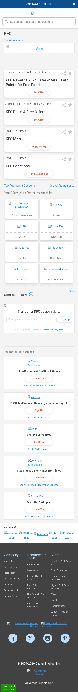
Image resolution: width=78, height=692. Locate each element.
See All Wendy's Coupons (39, 417)
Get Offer (39, 92)
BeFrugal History (12, 578)
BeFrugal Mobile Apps (35, 578)
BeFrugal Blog (10, 567)
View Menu (39, 146)
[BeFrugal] (39, 12)
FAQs (53, 594)
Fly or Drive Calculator (32, 587)
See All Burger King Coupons (39, 516)
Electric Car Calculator (32, 605)
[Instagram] (47, 638)
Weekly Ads (32, 570)
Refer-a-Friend (33, 564)
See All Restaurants (15, 40)
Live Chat (55, 600)
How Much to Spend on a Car (37, 596)
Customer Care (58, 606)
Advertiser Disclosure (39, 683)
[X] (30, 638)
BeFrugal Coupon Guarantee (59, 578)
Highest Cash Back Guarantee (60, 587)
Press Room (9, 573)
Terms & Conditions (13, 590)
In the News (9, 584)
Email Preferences (59, 570)
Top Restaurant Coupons (19, 185)
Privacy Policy (57, 330)
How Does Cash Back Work (61, 563)
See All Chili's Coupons (39, 449)
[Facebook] (12, 638)
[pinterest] (65, 638)
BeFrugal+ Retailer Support (59, 613)
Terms (46, 330)
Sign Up (39, 410)
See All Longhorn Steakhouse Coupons (39, 485)
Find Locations (39, 173)
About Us (8, 561)
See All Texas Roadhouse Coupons (39, 385)
